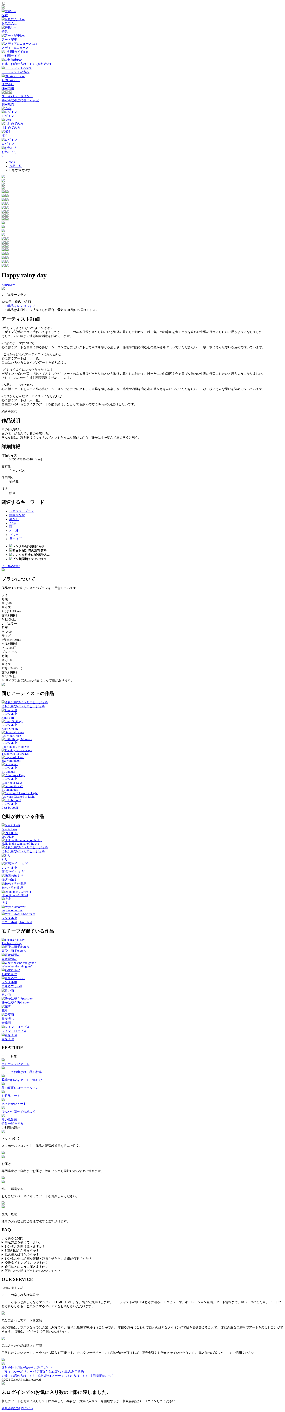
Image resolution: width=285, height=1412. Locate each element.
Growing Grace (11, 735)
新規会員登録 (11, 1408)
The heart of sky (12, 943)
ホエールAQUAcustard (17, 922)
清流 (5, 903)
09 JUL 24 (8, 836)
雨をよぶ (8, 1039)
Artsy (12, 523)
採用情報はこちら (102, 1375)
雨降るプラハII (12, 986)
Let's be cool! (10, 807)
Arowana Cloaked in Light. (18, 796)
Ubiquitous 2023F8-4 (15, 895)
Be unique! (8, 771)
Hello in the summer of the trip (20, 843)
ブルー (14, 534)
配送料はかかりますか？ (22, 1250)
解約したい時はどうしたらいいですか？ (33, 1270)
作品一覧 (15, 166)
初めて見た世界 (12, 888)
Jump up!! (8, 717)
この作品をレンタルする (19, 305)
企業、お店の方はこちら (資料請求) (26, 1375)
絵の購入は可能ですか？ (22, 1254)
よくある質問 (11, 566)
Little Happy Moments (15, 746)
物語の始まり (11, 879)
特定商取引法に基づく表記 (20, 100)
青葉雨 (6, 1022)
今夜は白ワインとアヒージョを (23, 706)
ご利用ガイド (43, 1367)
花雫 (5, 1010)
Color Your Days (12, 782)
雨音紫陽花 (9, 959)
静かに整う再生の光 (15, 1002)
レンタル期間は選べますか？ (25, 1246)
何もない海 (9, 829)
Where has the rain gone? (17, 966)
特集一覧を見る (12, 1123)
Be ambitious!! (11, 789)
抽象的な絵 (17, 515)
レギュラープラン (21, 511)
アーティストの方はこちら (70, 1375)
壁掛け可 (15, 538)
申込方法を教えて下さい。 (23, 1242)
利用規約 (8, 104)
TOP (12, 162)
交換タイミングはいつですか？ (26, 1262)
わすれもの (9, 974)
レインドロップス (14, 1031)
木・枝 (14, 530)
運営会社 (8, 84)
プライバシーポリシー (17, 96)
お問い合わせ (24, 1367)
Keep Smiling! (10, 728)
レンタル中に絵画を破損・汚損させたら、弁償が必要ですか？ (48, 1258)
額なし (14, 519)
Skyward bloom (11, 760)
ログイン (27, 1408)
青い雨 (6, 994)
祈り (5, 859)
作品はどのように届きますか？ (26, 1266)
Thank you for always (15, 753)
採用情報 (8, 88)
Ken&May (8, 284)
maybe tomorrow (12, 910)
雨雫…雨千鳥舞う (14, 951)
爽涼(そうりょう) (13, 871)
